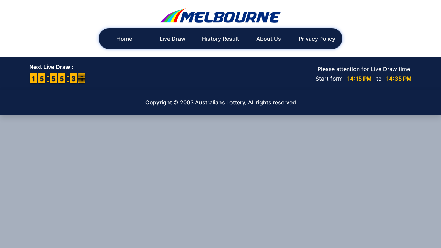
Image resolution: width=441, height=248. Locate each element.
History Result (220, 38)
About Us (268, 38)
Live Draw (172, 38)
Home (124, 38)
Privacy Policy (317, 38)
